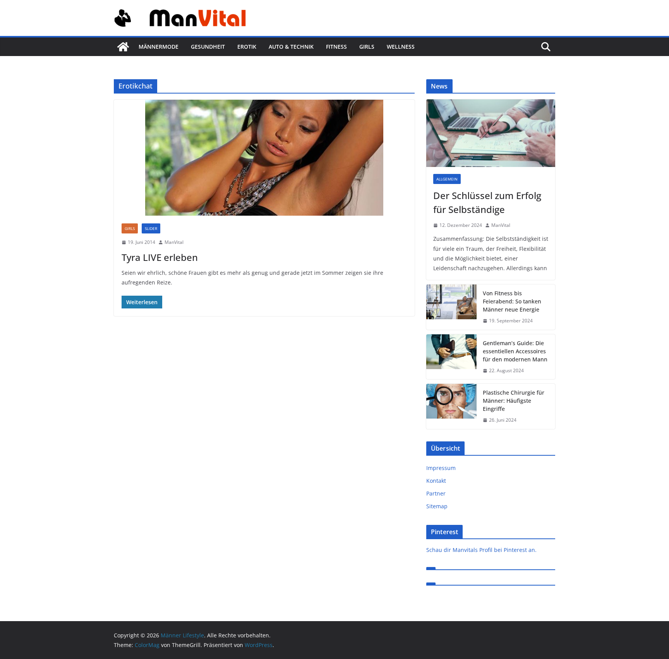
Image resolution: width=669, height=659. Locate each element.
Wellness (401, 46)
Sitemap (437, 506)
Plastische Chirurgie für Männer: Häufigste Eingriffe (513, 400)
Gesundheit (208, 46)
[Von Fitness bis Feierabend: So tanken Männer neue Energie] (451, 307)
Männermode (158, 46)
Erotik (246, 46)
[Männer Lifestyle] (123, 46)
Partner (436, 493)
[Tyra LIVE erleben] (264, 158)
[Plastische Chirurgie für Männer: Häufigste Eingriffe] (451, 406)
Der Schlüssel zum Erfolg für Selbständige (487, 202)
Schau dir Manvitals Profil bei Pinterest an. (481, 549)
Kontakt (436, 480)
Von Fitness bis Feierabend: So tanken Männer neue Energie (512, 301)
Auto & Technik (291, 46)
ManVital (174, 242)
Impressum (441, 468)
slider (151, 228)
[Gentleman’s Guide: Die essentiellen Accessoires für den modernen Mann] (451, 357)
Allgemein (447, 179)
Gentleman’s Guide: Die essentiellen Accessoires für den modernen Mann (515, 351)
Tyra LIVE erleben (160, 257)
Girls (366, 46)
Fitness (336, 46)
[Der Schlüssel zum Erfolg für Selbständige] (490, 133)
